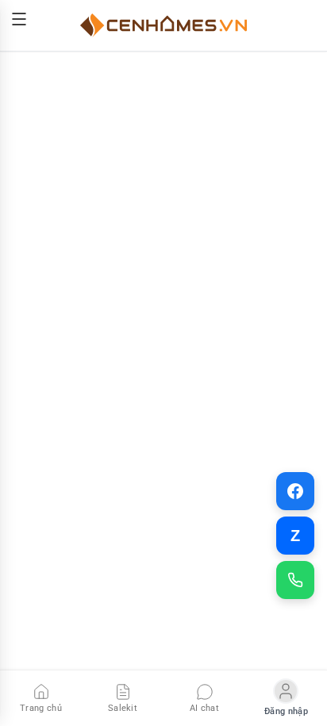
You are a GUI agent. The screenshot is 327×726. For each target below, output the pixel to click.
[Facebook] (295, 491)
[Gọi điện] (295, 580)
